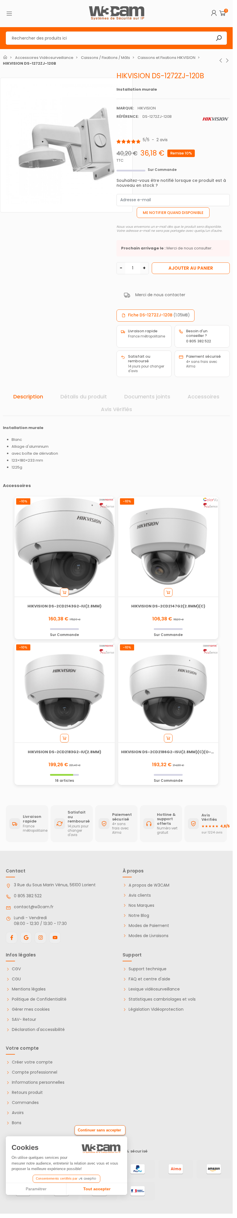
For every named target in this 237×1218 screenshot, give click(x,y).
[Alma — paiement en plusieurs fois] (175, 1169)
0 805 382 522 (28, 896)
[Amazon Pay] (214, 1169)
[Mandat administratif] (137, 1191)
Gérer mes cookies (31, 1009)
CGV (16, 969)
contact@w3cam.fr (33, 907)
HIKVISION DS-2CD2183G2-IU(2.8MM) (64, 752)
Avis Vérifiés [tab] (116, 409)
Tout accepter (96, 1189)
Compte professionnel (34, 1072)
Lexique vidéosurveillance (154, 989)
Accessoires (203, 396)
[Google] (26, 937)
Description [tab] (28, 396)
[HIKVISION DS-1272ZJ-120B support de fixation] (66, 144)
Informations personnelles (38, 1082)
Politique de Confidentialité (39, 999)
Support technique (147, 969)
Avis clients (140, 895)
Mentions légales (29, 989)
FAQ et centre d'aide (149, 979)
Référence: (127, 116)
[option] (66, 145)
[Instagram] (40, 937)
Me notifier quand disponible (173, 212)
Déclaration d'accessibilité (38, 1029)
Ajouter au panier (191, 268)
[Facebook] (11, 937)
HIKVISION (147, 108)
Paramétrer (36, 1189)
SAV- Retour (24, 1019)
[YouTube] (55, 937)
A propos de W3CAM (149, 885)
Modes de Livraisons (149, 936)
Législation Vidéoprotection (156, 1009)
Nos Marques (141, 905)
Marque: (125, 108)
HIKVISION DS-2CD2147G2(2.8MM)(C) (168, 606)
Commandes (25, 1102)
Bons (16, 1123)
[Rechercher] (219, 38)
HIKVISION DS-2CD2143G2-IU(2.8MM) (64, 606)
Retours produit (27, 1092)
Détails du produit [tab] (83, 396)
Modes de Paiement (149, 925)
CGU (16, 979)
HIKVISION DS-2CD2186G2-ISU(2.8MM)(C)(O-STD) (171, 752)
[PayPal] (137, 1169)
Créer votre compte (32, 1062)
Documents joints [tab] (147, 396)
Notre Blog (139, 915)
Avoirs (18, 1113)
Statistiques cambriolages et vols (162, 999)
